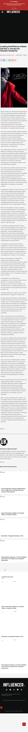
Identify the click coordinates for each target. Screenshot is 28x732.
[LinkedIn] (9, 60)
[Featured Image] (14, 593)
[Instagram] (6, 690)
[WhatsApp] (7, 60)
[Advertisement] (14, 28)
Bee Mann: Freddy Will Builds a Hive (12, 536)
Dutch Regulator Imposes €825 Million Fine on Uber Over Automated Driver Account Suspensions (13, 490)
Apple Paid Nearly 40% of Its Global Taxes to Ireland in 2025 (12, 513)
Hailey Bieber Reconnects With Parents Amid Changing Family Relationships (14, 4)
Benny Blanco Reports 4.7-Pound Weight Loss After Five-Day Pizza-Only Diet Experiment (14, 558)
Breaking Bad (4, 126)
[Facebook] (1, 60)
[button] (2, 12)
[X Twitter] (4, 60)
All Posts (2, 462)
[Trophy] (18, 690)
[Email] (15, 60)
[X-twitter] (14, 690)
